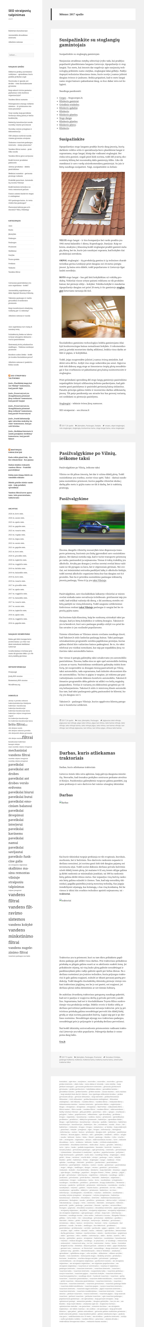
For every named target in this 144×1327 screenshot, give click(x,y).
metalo (100, 1233)
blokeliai (105, 1220)
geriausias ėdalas (102, 1104)
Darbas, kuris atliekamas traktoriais (87, 755)
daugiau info (101, 1132)
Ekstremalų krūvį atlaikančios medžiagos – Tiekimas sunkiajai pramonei (21, 347)
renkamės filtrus (115, 1102)
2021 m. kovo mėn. (15, 551)
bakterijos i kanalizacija (17, 706)
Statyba (11, 255)
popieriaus (122, 1233)
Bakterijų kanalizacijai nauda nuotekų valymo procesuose (20, 123)
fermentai (120, 1182)
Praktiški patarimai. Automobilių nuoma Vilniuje (20, 181)
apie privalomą (98, 1150)
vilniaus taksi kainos (114, 728)
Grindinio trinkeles (69, 104)
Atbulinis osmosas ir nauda (19, 316)
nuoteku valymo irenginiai (18, 758)
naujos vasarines (66, 1273)
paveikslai (15, 764)
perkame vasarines (92, 1296)
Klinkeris (64, 111)
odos (78, 1235)
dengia (70, 1167)
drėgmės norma (67, 1246)
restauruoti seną (78, 1243)
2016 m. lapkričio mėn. (17, 610)
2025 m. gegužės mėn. (17, 526)
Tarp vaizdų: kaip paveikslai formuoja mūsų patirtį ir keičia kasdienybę (20, 115)
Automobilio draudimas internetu (18, 36)
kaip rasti (106, 1213)
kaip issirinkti (97, 1096)
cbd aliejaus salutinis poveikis (19, 731)
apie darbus (109, 1230)
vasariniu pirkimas (115, 1271)
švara (118, 1124)
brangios (62, 1208)
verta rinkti (71, 1218)
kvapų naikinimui (107, 1182)
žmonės (97, 1205)
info (91, 1134)
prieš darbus (85, 1177)
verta (111, 1157)
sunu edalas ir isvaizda (94, 1084)
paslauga (99, 1137)
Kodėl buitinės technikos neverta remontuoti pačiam (19, 188)
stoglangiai (114, 1155)
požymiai (111, 1132)
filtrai (27, 737)
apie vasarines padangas (112, 1296)
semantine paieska (84, 1301)
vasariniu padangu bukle (116, 1283)
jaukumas (63, 1177)
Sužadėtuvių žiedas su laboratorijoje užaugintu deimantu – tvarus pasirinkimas (20, 337)
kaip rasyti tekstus (74, 1304)
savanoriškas (115, 1205)
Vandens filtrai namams (18, 99)
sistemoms (107, 1192)
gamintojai (109, 1165)
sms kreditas (98, 1316)
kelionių (118, 1144)
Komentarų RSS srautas (17, 680)
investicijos (63, 1223)
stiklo (63, 1235)
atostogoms (68, 1139)
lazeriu (117, 1235)
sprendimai (63, 1253)
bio (95, 1124)
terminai (75, 1157)
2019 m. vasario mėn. (17, 581)
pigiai (104, 1228)
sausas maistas (108, 1091)
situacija (95, 1122)
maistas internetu (86, 1104)
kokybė (73, 1129)
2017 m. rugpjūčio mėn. (17, 594)
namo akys (89, 1155)
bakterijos (12, 703)
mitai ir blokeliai (103, 1251)
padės (71, 1205)
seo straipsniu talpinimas (17, 865)
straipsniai (70, 1107)
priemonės (107, 1117)
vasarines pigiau (81, 1273)
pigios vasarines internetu (110, 1288)
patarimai (97, 1112)
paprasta (71, 1208)
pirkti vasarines (67, 1281)
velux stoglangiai (117, 428)
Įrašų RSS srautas (15, 676)
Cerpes (62, 97)
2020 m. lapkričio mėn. (17, 560)
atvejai (95, 1157)
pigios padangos (120, 1208)
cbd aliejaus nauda (15, 728)
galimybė (79, 1155)
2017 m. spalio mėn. (16, 589)
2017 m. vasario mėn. (17, 602)
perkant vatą (66, 1251)
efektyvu (84, 1190)
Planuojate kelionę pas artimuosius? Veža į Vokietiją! (19, 208)
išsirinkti (80, 1162)
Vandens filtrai (14, 272)
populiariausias (108, 1152)
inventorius (88, 1223)
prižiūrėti (81, 1185)
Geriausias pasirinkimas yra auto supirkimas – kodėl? (19, 284)
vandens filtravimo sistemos (20, 913)
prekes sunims (94, 1091)
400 (123, 1235)
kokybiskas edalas (93, 1089)
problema (116, 1114)
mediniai (110, 1160)
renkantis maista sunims (96, 1321)
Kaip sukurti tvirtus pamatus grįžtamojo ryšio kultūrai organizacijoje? (20, 93)
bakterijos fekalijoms (23, 703)
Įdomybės (12, 234)
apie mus (72, 1081)
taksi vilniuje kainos (73, 725)
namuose (76, 1248)
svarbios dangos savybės (87, 1258)
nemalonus (98, 1127)
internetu (110, 1150)
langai (102, 1160)
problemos (111, 1225)
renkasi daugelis (75, 1240)
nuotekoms (102, 1124)
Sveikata (11, 263)
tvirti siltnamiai (75, 1099)
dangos (87, 1167)
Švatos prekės (13, 259)
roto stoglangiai (65, 428)
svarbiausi (120, 1112)
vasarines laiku (65, 1271)
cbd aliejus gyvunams (24, 733)
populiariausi (80, 1114)
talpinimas (79, 1139)
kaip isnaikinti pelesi (87, 1314)
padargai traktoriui (66, 1059)
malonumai (99, 1243)
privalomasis (121, 1150)
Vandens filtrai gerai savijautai (20, 156)
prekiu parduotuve (77, 1089)
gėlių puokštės (85, 1112)
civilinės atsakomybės (108, 1142)
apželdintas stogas (77, 1253)
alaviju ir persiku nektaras (18, 701)
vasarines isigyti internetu (87, 1288)
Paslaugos (12, 242)
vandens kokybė (20, 925)
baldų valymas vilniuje (68, 1112)
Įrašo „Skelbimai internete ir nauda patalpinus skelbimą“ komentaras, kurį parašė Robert (20, 435)
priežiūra (90, 1162)
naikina (91, 1117)
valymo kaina (92, 1187)
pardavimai (100, 1162)
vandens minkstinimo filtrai (20, 936)
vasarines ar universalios (88, 1266)
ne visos (113, 1190)
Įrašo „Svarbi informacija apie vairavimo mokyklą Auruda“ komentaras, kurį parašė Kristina (20, 422)
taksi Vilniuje (99, 580)
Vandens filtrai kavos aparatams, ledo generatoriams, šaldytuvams (20, 495)
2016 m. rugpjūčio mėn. (17, 619)
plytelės (76, 1251)
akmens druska (111, 1319)
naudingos (63, 1182)
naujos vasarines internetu (111, 1286)
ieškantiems (92, 1114)
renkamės (73, 1127)
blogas (61, 1107)
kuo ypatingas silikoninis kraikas (102, 1094)
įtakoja (115, 1172)
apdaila (111, 1228)
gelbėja (62, 1218)
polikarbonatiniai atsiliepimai (96, 1099)
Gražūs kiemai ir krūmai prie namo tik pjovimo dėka (20, 652)
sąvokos (97, 1152)
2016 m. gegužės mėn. (17, 623)
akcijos (88, 1139)
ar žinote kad (87, 1248)
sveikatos (79, 1142)
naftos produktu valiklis (70, 1319)
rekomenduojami (88, 1251)
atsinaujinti (65, 1243)
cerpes (107, 425)
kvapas (82, 1127)
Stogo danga (65, 118)
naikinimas (63, 1180)
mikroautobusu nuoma (102, 1139)
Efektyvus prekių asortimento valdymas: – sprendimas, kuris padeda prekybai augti (20, 74)
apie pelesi (72, 1311)
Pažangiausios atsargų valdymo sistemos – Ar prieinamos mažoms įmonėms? (21, 106)
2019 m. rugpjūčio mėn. (17, 564)
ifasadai (84, 1230)
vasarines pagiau (91, 1286)
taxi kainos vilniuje (113, 725)
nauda (111, 1124)
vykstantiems (66, 1152)
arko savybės (91, 1253)
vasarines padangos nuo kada (19, 956)
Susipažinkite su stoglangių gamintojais (89, 42)
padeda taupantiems (86, 1147)
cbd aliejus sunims (15, 738)
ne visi (112, 1187)
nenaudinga (87, 1218)
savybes (64, 1230)
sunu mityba (110, 1084)
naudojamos (64, 1190)
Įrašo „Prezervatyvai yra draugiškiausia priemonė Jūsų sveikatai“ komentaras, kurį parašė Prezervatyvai (20, 410)
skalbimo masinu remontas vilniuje (19, 873)
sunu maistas (121, 1091)
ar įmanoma (99, 1240)
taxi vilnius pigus (99, 728)
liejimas (79, 1233)
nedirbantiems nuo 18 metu (80, 1316)
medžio (84, 1235)
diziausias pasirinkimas (84, 1281)
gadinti (82, 1187)
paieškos (118, 1218)
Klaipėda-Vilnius (118, 1215)
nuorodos (91, 1081)
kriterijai (85, 1220)
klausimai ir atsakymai (82, 1152)
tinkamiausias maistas (68, 1104)
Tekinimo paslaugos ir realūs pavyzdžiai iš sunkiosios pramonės (20, 300)
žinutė (91, 1137)
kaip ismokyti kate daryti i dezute (74, 1094)
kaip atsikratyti (120, 1127)
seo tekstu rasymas (77, 1309)
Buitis (10, 230)
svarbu (121, 1137)
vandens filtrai (88, 1102)
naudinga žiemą (101, 1155)
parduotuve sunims (103, 1261)
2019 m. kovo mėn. (15, 577)
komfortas (63, 1165)
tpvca (67, 1147)
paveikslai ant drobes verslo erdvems (18, 783)
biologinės (74, 1200)
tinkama (85, 1165)
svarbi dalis (85, 1157)
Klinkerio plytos (67, 124)
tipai (90, 1129)
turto (115, 1139)
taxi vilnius (88, 728)
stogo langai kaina (103, 428)
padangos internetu (67, 1268)
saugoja (76, 1203)
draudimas (85, 1198)
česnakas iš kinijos (113, 1057)
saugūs (123, 1134)
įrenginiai (82, 1129)
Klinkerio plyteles (68, 114)
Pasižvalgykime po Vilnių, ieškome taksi (87, 455)
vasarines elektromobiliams (101, 1278)
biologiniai (116, 1129)
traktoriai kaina (89, 1059)
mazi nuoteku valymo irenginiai (20, 747)
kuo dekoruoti (99, 1225)
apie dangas (65, 1172)
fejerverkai (101, 1107)
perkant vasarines (74, 1293)
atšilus (116, 1134)
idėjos (72, 1223)
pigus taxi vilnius (98, 723)
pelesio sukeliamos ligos (107, 1314)
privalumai (113, 1167)
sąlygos (111, 1112)
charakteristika (83, 1170)
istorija (62, 1238)
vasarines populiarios (68, 1276)
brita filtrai (16, 724)
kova (97, 1180)
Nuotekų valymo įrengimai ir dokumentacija (20, 130)
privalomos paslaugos (81, 1150)
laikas (70, 1114)
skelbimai (109, 1218)
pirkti (69, 1160)
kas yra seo (114, 1301)
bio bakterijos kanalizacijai (18, 718)
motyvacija (95, 1220)
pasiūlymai (121, 1132)
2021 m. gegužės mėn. (17, 547)
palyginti (63, 1114)
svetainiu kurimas (99, 1306)
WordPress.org (14, 684)
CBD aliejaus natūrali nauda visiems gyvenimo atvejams (19, 137)
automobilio (64, 1144)
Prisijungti (12, 672)
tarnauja (63, 1185)
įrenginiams (117, 1180)
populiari (85, 1172)
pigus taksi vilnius (84, 723)
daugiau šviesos (97, 1172)
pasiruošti (63, 1205)
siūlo (105, 1112)
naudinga (71, 1162)
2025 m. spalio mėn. (16, 522)
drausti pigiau (74, 1134)
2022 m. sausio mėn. (16, 543)
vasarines (116, 1268)
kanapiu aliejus (14, 744)
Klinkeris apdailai (68, 107)
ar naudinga (111, 1240)
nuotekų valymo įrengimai (18, 761)
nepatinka (71, 1117)
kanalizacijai (85, 1122)
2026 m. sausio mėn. (16, 518)
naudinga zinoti (85, 1276)
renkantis (103, 1175)
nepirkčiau (93, 1175)
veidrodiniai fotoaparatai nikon (72, 1321)
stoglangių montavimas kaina (83, 428)
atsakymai (116, 1251)
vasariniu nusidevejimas (87, 1291)
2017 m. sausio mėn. (16, 606)
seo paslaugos (102, 1309)
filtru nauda (76, 1109)
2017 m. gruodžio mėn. (17, 585)
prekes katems (81, 1091)
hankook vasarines (101, 1276)
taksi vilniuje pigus (89, 725)
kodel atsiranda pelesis (68, 1314)
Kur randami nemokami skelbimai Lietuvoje (19, 644)
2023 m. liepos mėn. (16, 539)
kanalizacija (82, 1117)
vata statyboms (73, 1256)
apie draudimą (105, 1114)
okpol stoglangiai (117, 425)
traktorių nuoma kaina (104, 1059)
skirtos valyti (111, 1200)
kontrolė (108, 1147)
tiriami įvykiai (65, 1150)
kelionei (71, 1137)
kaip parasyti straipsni (104, 1299)
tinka (85, 1137)
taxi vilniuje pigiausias (74, 728)
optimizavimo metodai (68, 1306)
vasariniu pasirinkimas (78, 1278)
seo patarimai (84, 1306)
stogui (63, 1167)
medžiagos (79, 1167)
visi (79, 1218)
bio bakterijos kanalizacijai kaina (20, 721)
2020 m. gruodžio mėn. (17, 556)
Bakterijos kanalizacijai (18, 31)
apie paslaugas (87, 1213)
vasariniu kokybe (97, 1273)
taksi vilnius (101, 725)
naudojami (113, 1223)
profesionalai (77, 1228)
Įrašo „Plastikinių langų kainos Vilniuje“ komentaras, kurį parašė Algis (20, 385)
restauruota (122, 1240)
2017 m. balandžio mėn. (18, 598)
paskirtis (71, 1185)
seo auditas (90, 1309)
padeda (104, 1122)
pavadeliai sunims (66, 1091)
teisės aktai (94, 1144)
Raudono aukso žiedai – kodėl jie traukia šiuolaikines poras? (20, 355)
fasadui (62, 1256)
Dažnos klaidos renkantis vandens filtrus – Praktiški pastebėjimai (19, 467)
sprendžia (75, 1190)
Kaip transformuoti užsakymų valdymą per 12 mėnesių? (20, 309)
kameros (116, 1147)
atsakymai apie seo (90, 1304)
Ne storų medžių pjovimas (20, 654)
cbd (26, 725)
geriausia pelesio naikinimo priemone (110, 1311)
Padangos (12, 238)
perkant (123, 1248)
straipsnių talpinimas (69, 1210)
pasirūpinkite (74, 1165)
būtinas (64, 1134)
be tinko (78, 1225)
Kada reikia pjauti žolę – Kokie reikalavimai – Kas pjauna (20, 458)
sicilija (123, 1316)
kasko (95, 1142)
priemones (63, 1200)
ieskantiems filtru (115, 1107)
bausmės (99, 1147)
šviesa (68, 1157)
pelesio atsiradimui (85, 1311)
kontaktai (63, 1081)
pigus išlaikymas (119, 1246)
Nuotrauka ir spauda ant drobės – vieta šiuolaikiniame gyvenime (20, 83)
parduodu (96, 1228)
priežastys (90, 1132)
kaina (98, 1117)
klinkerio (94, 1170)
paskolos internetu (111, 1316)
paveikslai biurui (21, 792)
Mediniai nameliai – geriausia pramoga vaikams (20, 174)
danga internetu (112, 1248)
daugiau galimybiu (101, 1301)
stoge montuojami (66, 1155)
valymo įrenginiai (15, 890)
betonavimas (121, 1230)
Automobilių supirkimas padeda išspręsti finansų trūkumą (20, 291)
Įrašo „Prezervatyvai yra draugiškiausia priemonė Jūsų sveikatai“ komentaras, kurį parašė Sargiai (20, 397)
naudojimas (105, 1180)
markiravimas (90, 1233)
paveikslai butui (20, 797)
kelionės (88, 1142)
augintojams (115, 1104)
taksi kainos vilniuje (112, 723)
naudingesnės (76, 1192)
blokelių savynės (104, 1256)
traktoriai (78, 1059)
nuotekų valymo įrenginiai (70, 1195)
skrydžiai (83, 1210)
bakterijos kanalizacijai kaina (19, 711)
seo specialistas (87, 1299)
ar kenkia (108, 1127)
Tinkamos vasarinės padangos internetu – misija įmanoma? (20, 143)
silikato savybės (115, 1253)
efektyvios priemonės (88, 1119)
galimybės (99, 1134)
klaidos (107, 1137)
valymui (74, 1187)
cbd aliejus (12, 733)
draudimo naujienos (85, 1208)
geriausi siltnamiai (82, 1096)
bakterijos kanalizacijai (16, 708)
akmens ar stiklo (104, 1246)
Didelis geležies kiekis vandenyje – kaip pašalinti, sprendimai (20, 485)
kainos (81, 1132)
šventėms (63, 1215)
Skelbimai (12, 251)
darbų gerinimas (67, 1233)
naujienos (82, 1081)
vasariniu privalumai (95, 1283)
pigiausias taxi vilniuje (67, 723)
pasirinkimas (112, 1162)
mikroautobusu (117, 1109)
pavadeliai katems (110, 1089)
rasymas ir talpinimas (109, 1266)
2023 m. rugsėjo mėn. (16, 535)
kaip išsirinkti (105, 1170)
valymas (97, 1192)
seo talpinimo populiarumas (103, 1263)
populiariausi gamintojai (69, 1299)
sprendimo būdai (115, 1119)
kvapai (62, 1117)
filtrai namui (64, 1109)
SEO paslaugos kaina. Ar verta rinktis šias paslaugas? (20, 201)
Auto (10, 226)
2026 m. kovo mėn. (15, 514)
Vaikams (11, 268)
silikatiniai (103, 1253)
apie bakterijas (72, 1122)
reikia (119, 1187)
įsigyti (124, 1170)
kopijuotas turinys (107, 1304)
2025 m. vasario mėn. (17, 530)
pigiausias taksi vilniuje (112, 720)
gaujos (79, 1238)
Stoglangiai (64, 403)
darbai (109, 1235)
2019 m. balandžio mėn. (18, 572)
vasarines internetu (85, 1268)
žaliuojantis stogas (88, 1256)
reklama (99, 1230)
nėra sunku (89, 1215)
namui (74, 1132)
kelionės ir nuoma (102, 1215)
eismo (123, 1228)
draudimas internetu (79, 1144)
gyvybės (110, 1144)
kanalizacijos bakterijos (17, 742)
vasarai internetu (91, 1293)
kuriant (98, 1223)
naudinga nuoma (75, 1215)
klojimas (116, 1170)
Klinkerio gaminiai (68, 101)
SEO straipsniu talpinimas (17, 376)
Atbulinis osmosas (15, 42)
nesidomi (108, 1134)
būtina (71, 1220)
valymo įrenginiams (101, 1195)
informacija (106, 1129)
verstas (95, 1167)
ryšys (114, 1137)
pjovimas (70, 1235)
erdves (76, 1230)
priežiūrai (74, 1119)
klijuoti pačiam (90, 1246)
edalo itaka (78, 1084)
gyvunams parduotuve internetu (89, 1086)
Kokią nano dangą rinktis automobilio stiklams (20, 476)
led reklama (75, 1102)
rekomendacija (65, 1203)
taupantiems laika (98, 1271)
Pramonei (12, 247)
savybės (87, 1228)
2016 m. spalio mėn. (16, 615)
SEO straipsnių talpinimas (19, 12)
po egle (62, 1175)
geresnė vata (66, 1248)
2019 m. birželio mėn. (17, 568)
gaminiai (103, 1167)
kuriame (62, 1258)
